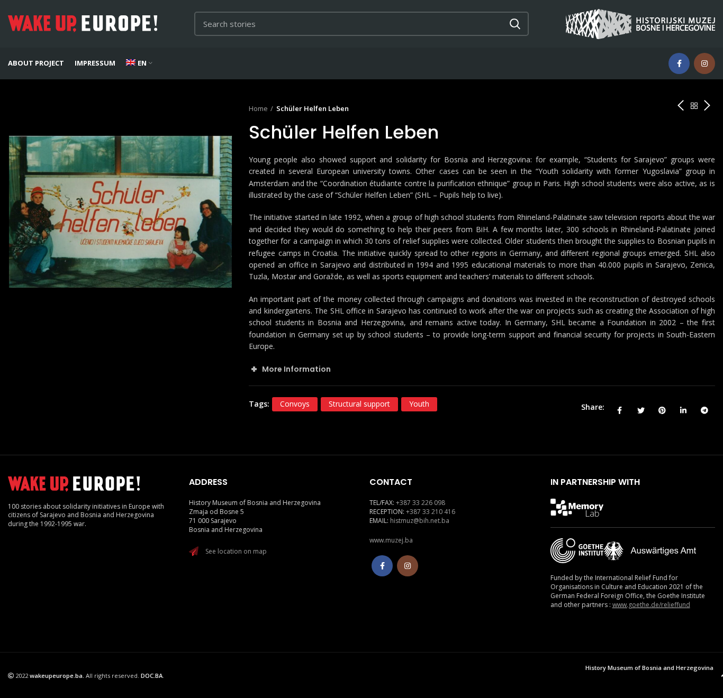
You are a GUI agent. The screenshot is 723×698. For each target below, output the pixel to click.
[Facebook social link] (679, 63)
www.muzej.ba (391, 540)
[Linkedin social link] (683, 407)
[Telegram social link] (704, 407)
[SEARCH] (514, 24)
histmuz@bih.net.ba (419, 520)
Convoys (295, 404)
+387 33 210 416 (430, 511)
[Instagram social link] (704, 63)
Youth (419, 404)
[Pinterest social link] (662, 407)
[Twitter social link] (641, 407)
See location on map (236, 551)
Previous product (681, 105)
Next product (707, 105)
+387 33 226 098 (420, 502)
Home (258, 108)
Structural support (359, 404)
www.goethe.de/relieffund (651, 604)
